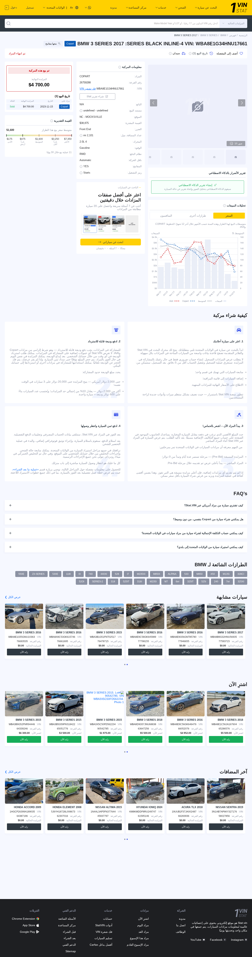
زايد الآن (226, 652)
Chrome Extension (23, 918)
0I (80, 574)
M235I (153, 581)
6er (177, 581)
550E (21, 574)
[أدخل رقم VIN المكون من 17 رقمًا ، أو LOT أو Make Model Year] (8, 23)
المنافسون (166, 215)
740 (90, 574)
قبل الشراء (69, 931)
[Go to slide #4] (171, 157)
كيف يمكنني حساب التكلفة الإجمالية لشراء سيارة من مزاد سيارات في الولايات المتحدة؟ (192, 533)
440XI (104, 574)
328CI (241, 574)
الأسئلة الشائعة (67, 918)
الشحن (182, 7)
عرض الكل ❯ (13, 597)
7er (228, 581)
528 (117, 574)
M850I (156, 574)
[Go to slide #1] (236, 157)
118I (68, 574)
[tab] (127, 664)
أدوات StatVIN (103, 925)
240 (216, 581)
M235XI (141, 574)
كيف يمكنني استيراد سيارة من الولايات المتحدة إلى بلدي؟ (210, 547)
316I (139, 581)
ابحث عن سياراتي (113, 242)
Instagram (237, 939)
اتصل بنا (180, 925)
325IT (190, 581)
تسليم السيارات (103, 938)
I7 (128, 574)
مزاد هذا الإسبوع (139, 938)
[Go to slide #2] (214, 157)
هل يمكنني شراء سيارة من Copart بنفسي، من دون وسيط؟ (208, 519)
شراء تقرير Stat (95, 96)
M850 (199, 574)
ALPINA (172, 574)
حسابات (107, 918)
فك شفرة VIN (104, 931)
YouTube (195, 939)
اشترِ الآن (143, 918)
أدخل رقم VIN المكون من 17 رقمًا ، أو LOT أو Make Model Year (185, 23)
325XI (241, 581)
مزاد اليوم (143, 925)
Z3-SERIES (38, 574)
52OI (81, 581)
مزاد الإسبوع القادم (138, 944)
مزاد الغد (144, 931)
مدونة (113, 7)
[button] (233, 23)
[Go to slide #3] (193, 157)
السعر (229, 215)
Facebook (216, 939)
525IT (126, 581)
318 (113, 581)
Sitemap (70, 951)
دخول (13, 7)
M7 (166, 581)
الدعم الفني (69, 944)
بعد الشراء (70, 938)
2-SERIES (97, 581)
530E (55, 574)
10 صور (238, 143)
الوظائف (180, 931)
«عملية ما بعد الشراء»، (25, 469)
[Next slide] (241, 102)
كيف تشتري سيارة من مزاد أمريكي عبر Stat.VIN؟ (213, 505)
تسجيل (30, 7)
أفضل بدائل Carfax (101, 944)
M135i (226, 574)
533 (186, 574)
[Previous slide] (153, 102)
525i (203, 581)
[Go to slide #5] (150, 157)
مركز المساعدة (67, 925)
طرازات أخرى (197, 215)
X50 (213, 574)
